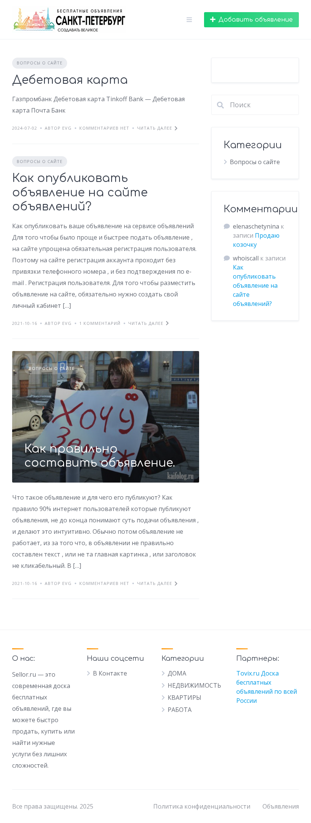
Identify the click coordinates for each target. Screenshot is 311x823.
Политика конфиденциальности (201, 806)
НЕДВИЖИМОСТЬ (194, 685)
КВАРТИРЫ (184, 697)
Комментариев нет (104, 128)
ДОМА (177, 673)
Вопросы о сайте (40, 63)
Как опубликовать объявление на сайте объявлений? (80, 192)
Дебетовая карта (70, 80)
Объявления (280, 806)
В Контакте (110, 673)
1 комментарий (100, 323)
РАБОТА (180, 709)
